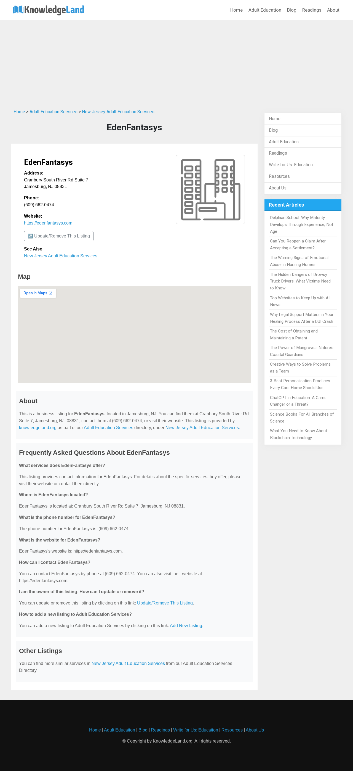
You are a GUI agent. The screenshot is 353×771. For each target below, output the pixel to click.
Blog (291, 10)
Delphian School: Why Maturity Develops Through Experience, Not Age (301, 224)
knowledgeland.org (38, 427)
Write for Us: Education (291, 164)
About (333, 10)
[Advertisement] (176, 63)
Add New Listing (186, 625)
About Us (278, 188)
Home (236, 10)
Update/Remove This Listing (165, 603)
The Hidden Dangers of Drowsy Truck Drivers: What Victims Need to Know (300, 281)
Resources (279, 176)
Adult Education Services (53, 111)
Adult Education (264, 10)
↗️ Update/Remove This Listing (59, 236)
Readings (311, 10)
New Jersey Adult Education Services (118, 111)
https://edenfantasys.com (48, 223)
